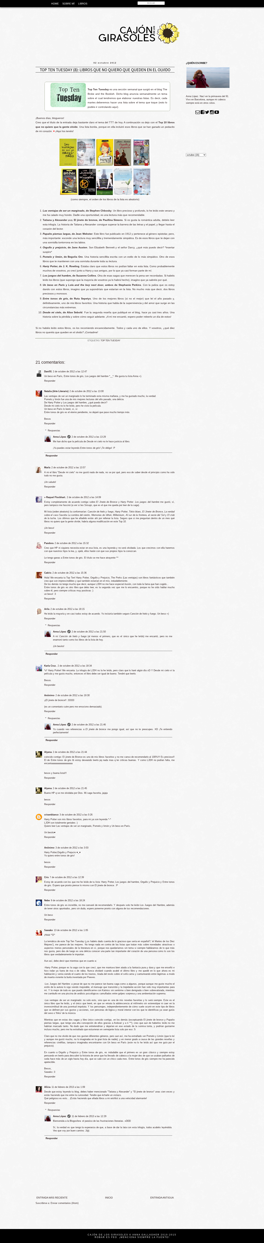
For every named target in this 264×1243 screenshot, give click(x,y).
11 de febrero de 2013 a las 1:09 (68, 1087)
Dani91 (48, 371)
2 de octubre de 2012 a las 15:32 (72, 543)
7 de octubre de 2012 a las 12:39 (67, 877)
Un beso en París (54, 284)
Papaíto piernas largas (56, 233)
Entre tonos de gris (55, 298)
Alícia (47, 1087)
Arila (46, 609)
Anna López (59, 436)
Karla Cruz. (50, 665)
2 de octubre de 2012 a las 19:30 (72, 695)
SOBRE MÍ (68, 3)
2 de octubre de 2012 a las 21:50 (89, 631)
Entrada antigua (162, 1197)
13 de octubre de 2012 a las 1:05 (71, 930)
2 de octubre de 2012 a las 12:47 (70, 371)
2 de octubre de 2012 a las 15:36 (69, 572)
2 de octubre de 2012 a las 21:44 (70, 752)
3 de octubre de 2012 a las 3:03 (71, 847)
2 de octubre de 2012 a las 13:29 (89, 436)
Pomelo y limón (52, 256)
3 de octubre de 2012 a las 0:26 (76, 814)
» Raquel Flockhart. (55, 497)
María (47, 467)
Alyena (48, 752)
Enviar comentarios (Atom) (64, 1203)
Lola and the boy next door (85, 284)
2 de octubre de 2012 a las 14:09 (84, 497)
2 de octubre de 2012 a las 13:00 (87, 391)
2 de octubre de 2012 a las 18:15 (67, 609)
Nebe (47, 900)
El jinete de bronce (85, 220)
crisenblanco (51, 814)
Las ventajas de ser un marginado (63, 210)
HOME (55, 3)
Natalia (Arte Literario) (56, 391)
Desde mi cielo (52, 312)
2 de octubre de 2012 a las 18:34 (75, 665)
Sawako (48, 930)
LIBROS (82, 3)
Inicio (109, 1197)
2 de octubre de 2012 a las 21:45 (70, 788)
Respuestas (54, 430)
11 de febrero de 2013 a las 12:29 (89, 1116)
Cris (46, 877)
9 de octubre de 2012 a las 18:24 (68, 900)
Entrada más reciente (52, 1197)
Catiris (47, 572)
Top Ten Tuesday (110, 340)
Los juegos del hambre (57, 275)
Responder (49, 380)
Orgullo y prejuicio (54, 247)
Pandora (49, 543)
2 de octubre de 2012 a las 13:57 (68, 467)
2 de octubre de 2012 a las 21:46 (89, 724)
